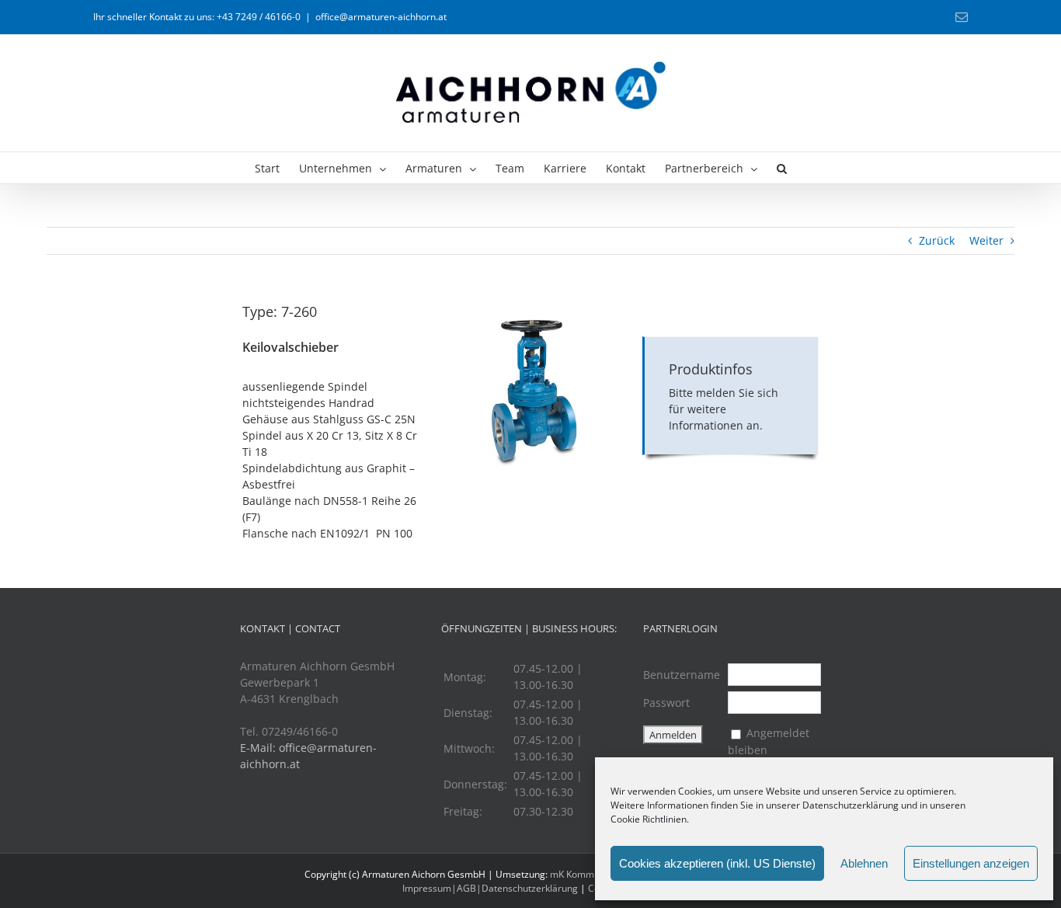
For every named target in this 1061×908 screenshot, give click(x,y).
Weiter (986, 240)
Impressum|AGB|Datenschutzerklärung (490, 888)
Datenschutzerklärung (850, 805)
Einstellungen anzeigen (971, 863)
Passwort (666, 702)
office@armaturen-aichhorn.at (381, 16)
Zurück (937, 240)
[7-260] (530, 306)
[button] (782, 167)
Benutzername (681, 674)
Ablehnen (864, 863)
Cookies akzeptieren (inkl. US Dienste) (717, 863)
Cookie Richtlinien (649, 819)
